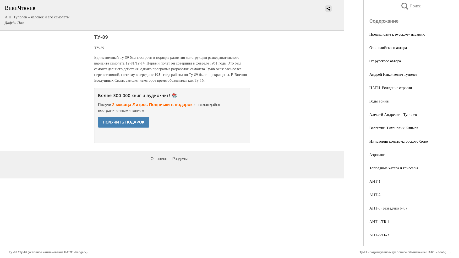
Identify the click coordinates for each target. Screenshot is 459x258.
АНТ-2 (375, 194)
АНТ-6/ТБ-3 (379, 234)
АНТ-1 (375, 181)
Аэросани (377, 154)
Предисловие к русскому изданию (397, 34)
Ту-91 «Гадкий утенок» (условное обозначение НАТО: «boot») (403, 252)
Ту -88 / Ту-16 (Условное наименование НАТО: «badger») (48, 252)
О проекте (160, 159)
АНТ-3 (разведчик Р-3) (388, 207)
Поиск (410, 6)
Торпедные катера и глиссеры (393, 167)
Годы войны (379, 100)
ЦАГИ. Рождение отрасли (390, 87)
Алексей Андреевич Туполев (393, 114)
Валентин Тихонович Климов (393, 127)
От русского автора (385, 60)
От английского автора (388, 47)
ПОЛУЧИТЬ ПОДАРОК (123, 122)
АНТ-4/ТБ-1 (379, 221)
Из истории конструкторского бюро (398, 141)
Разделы (180, 159)
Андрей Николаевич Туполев (393, 74)
